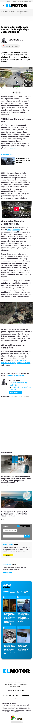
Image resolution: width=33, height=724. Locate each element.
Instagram (20, 375)
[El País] (5, 696)
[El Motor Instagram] (18, 691)
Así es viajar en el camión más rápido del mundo (23, 160)
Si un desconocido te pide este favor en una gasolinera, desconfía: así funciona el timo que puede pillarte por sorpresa (23, 617)
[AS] (10, 696)
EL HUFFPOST (12, 592)
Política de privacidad (19, 682)
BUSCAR (8, 572)
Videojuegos (26, 396)
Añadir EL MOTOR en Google (11, 46)
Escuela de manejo (8, 363)
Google (12, 148)
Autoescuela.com (23, 363)
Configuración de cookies (11, 684)
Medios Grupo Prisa (16, 722)
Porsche (9, 1)
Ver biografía (14, 392)
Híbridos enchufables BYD (24, 1)
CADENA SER (26, 592)
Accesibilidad (13, 686)
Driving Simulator (13, 230)
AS (21, 591)
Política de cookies (22, 684)
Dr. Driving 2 (21, 360)
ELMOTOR (6, 591)
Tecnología (4, 24)
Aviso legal (10, 682)
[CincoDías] (16, 696)
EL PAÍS (18, 592)
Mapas (20, 396)
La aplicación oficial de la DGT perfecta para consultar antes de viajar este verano (15, 514)
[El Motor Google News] (23, 691)
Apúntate (8, 555)
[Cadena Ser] (16, 698)
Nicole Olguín (15, 39)
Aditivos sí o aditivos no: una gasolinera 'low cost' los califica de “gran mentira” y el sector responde (23, 647)
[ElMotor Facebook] (13, 691)
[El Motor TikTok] (20, 691)
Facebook (9, 375)
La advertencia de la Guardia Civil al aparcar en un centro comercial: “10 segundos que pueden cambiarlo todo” (16, 479)
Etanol (14, 1)
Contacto (20, 686)
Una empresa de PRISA (16, 717)
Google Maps (14, 396)
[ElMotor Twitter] (15, 691)
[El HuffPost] (25, 696)
